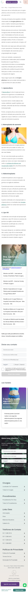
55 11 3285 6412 (7, 536)
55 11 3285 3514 (7, 533)
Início (2, 7)
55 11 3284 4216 (7, 540)
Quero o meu (19, 590)
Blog (6, 7)
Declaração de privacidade (10, 560)
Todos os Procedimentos (10, 503)
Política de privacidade (9, 553)
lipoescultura (6, 92)
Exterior (22, 364)
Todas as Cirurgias (8, 490)
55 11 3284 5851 (7, 543)
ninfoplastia (5, 269)
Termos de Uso (7, 556)
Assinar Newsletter (14, 470)
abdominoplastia (16, 268)
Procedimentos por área (9, 500)
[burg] (26, 2)
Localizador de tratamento (10, 486)
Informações (6, 513)
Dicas (4, 516)
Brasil (16, 364)
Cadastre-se (6, 523)
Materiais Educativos (8, 520)
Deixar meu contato (14, 374)
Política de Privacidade (21, 369)
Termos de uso (13, 369)
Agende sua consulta (10, 584)
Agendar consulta (11, 2)
